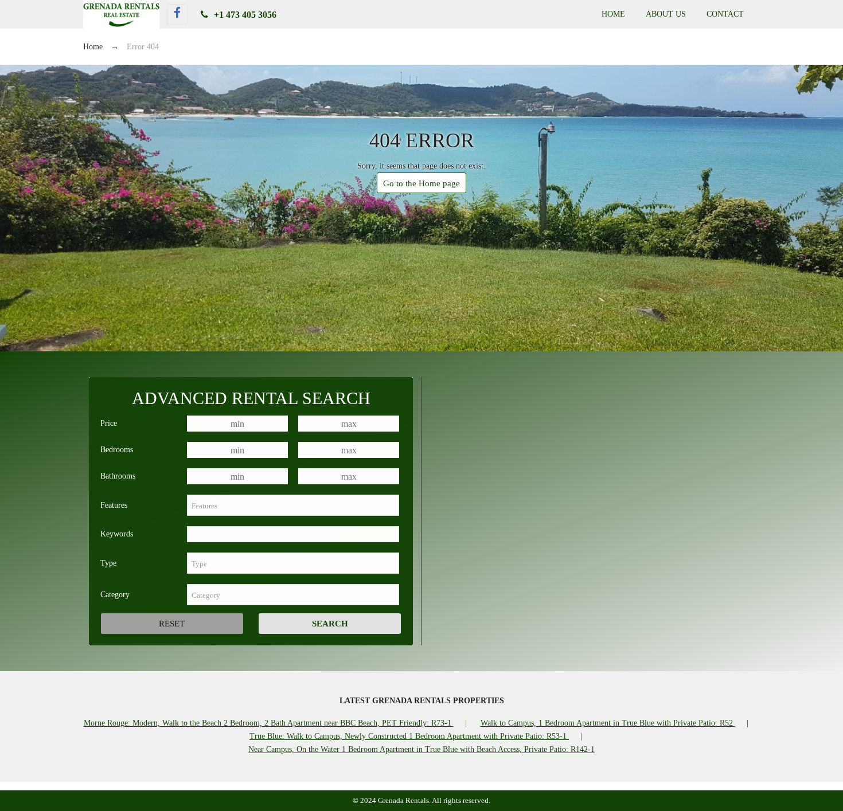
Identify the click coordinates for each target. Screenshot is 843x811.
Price (108, 423)
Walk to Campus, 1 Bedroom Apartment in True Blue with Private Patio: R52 (608, 723)
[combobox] (293, 505)
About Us (666, 14)
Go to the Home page (421, 183)
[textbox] (293, 505)
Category (115, 594)
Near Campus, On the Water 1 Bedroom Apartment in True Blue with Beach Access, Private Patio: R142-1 (421, 749)
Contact (725, 14)
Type (108, 563)
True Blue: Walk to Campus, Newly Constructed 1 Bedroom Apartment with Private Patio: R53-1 (409, 736)
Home (613, 14)
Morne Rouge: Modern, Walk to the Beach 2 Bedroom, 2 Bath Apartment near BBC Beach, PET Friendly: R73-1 (269, 723)
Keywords (116, 534)
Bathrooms (117, 476)
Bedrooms (116, 449)
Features (113, 505)
